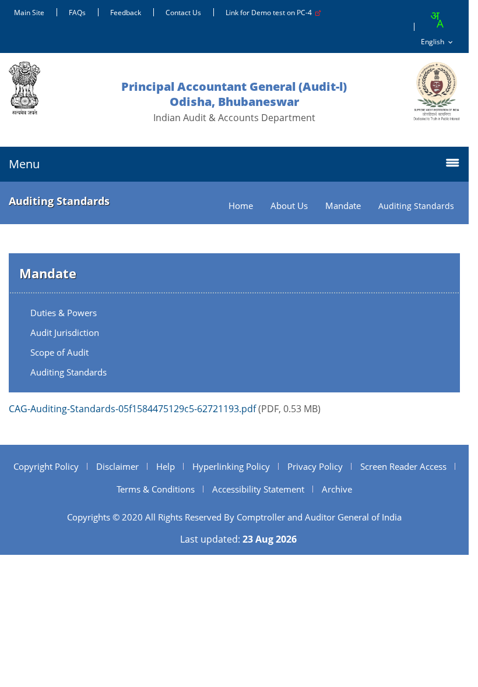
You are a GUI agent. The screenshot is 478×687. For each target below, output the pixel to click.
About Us (289, 206)
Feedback (125, 12)
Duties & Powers (63, 312)
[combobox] (436, 19)
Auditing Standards (68, 372)
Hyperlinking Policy (231, 466)
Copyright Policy (46, 466)
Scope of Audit (59, 352)
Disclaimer (117, 466)
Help (165, 466)
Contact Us (183, 12)
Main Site (29, 12)
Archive (337, 489)
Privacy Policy (315, 466)
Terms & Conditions (156, 489)
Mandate (343, 206)
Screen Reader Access (403, 466)
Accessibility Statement (258, 489)
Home (241, 206)
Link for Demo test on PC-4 (270, 12)
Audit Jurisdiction (64, 332)
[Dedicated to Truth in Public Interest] (436, 91)
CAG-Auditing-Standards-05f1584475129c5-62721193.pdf (132, 408)
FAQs (77, 12)
